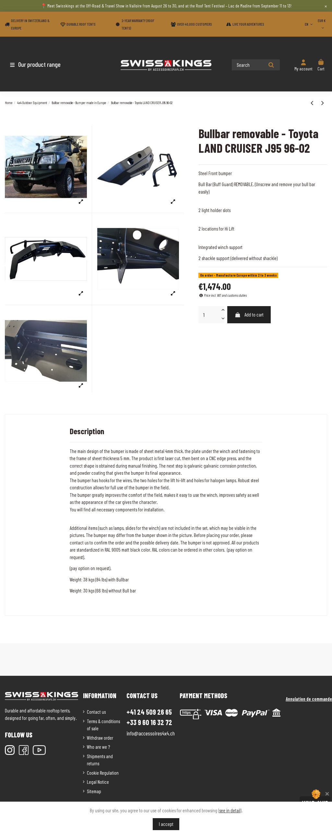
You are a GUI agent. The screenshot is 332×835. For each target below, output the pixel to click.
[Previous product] (312, 102)
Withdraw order (100, 738)
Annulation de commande (309, 699)
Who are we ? (98, 747)
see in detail (230, 810)
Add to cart (254, 314)
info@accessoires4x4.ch (150, 733)
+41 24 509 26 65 (149, 712)
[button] (43, 64)
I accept (166, 824)
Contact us (96, 712)
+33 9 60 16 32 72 (149, 722)
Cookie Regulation (103, 773)
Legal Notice (98, 782)
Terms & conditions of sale (103, 725)
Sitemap (94, 791)
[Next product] (322, 102)
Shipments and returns (100, 760)
